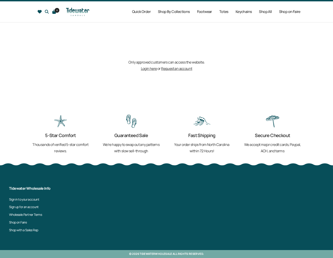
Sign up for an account (24, 207)
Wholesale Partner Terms (25, 214)
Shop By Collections (174, 11)
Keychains (244, 11)
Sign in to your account (24, 199)
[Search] (40, 12)
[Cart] (54, 12)
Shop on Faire (289, 11)
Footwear (204, 11)
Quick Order (141, 11)
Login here (149, 68)
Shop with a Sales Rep (23, 230)
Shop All (265, 11)
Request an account (176, 68)
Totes (223, 11)
